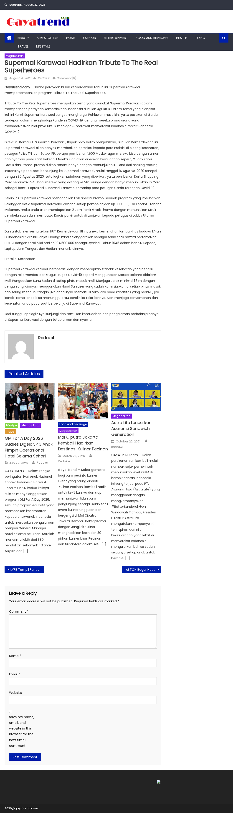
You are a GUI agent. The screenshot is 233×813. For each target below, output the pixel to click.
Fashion (89, 37)
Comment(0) (66, 78)
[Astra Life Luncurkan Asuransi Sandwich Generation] (136, 397)
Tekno (200, 37)
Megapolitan (47, 37)
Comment (18, 611)
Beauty (23, 37)
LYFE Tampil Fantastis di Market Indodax (27, 569)
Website (15, 692)
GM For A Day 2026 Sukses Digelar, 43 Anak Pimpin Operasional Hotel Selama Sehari (29, 447)
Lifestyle (43, 46)
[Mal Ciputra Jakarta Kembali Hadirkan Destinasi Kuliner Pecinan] (83, 401)
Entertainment (116, 37)
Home (70, 37)
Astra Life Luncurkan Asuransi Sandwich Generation (131, 428)
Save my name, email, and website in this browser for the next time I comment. (21, 731)
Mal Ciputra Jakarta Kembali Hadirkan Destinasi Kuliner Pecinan (83, 443)
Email (14, 674)
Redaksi (43, 78)
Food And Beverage (152, 37)
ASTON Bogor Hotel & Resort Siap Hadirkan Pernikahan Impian (143, 569)
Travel (23, 46)
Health (181, 37)
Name (15, 656)
